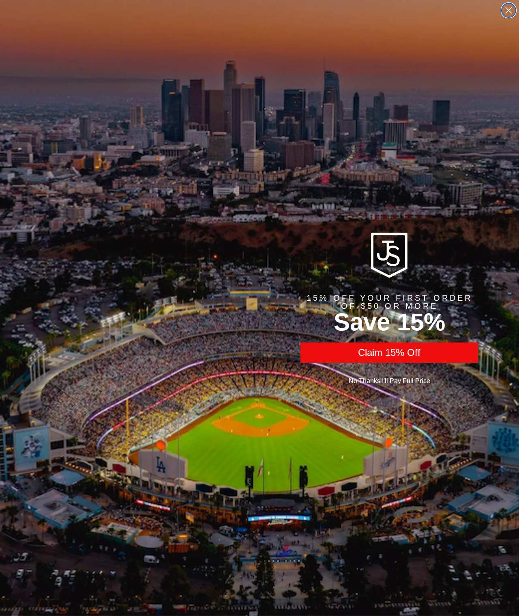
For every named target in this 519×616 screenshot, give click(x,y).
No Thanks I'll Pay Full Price (389, 380)
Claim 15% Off (389, 352)
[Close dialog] (509, 10)
